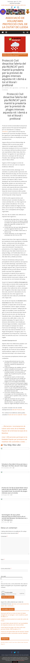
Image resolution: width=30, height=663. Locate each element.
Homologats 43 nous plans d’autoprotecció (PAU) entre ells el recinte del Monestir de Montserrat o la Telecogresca (14, 517)
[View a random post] (27, 32)
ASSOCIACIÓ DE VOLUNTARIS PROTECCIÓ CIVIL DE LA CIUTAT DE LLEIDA (15, 22)
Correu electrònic (6, 568)
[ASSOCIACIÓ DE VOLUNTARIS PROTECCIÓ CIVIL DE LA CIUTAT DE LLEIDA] (15, 10)
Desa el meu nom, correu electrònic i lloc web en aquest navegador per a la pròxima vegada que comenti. (14, 585)
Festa (22, 642)
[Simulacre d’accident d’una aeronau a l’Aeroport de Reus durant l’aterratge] (15, 448)
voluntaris (16, 88)
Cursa (13, 642)
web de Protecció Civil (18, 409)
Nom (2, 559)
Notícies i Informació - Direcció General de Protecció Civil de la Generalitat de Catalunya (15, 55)
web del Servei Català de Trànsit (18, 414)
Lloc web (3, 576)
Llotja (24, 642)
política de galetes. (20, 660)
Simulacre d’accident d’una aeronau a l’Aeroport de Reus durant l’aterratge (14, 465)
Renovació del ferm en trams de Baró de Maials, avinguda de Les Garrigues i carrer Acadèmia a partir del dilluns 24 (14, 614)
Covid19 (10, 642)
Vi (4, 644)
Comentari (4, 536)
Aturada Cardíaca (4, 642)
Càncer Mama (18, 642)
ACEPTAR (15, 661)
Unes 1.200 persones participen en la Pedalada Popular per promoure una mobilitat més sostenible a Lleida (14, 439)
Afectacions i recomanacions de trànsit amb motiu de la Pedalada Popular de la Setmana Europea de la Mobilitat (14, 429)
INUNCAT (5, 131)
